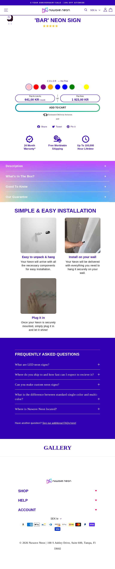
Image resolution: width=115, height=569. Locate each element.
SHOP (23, 491)
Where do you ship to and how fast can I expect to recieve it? (54, 374)
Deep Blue (58, 87)
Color (57, 81)
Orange (50, 87)
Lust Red (36, 87)
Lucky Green (72, 87)
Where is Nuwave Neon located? (36, 409)
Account (27, 510)
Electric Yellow (86, 87)
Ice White (79, 87)
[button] (50, 26)
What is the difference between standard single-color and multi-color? (56, 397)
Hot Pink (29, 87)
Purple (43, 87)
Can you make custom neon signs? (37, 384)
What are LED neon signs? (32, 364)
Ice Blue (65, 87)
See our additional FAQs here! (59, 423)
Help (23, 500)
